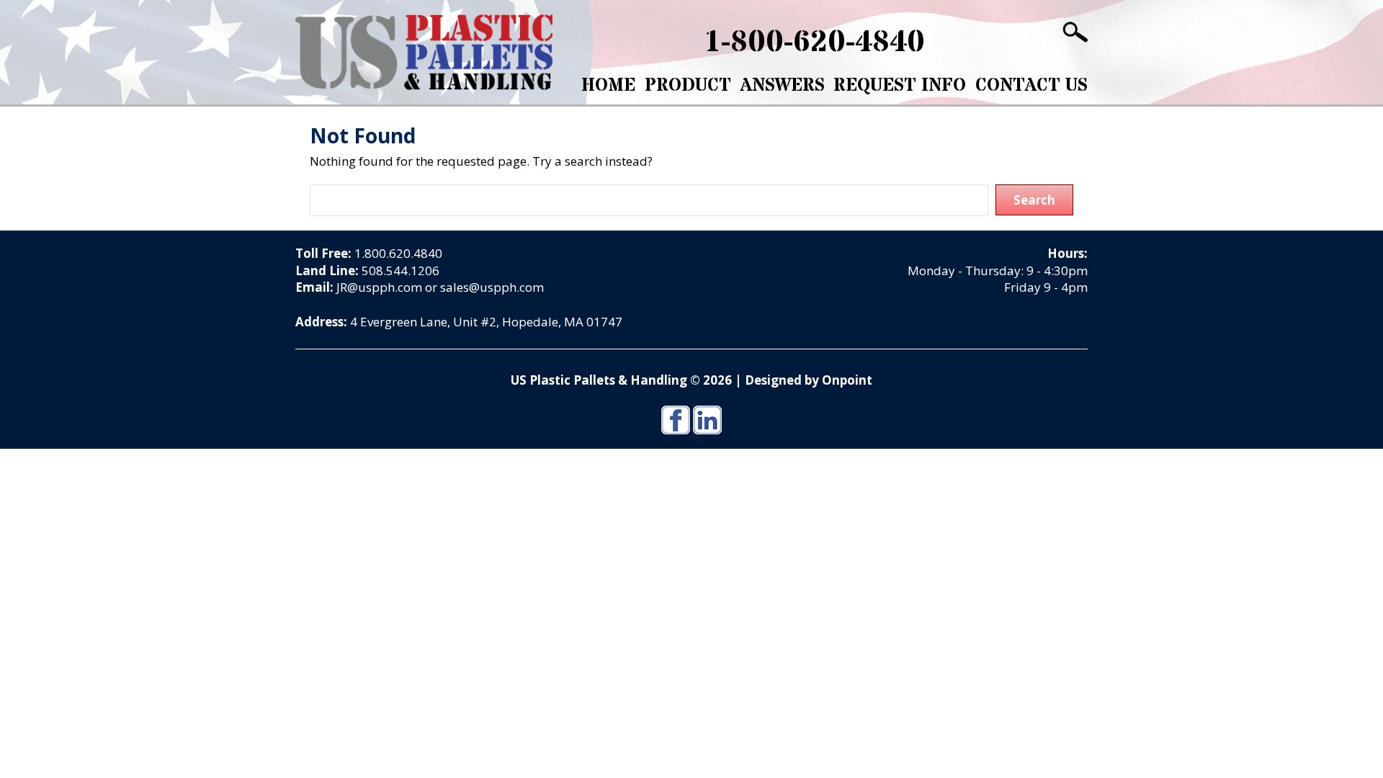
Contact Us (1031, 85)
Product (688, 85)
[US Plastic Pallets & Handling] (423, 52)
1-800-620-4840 (814, 42)
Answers (782, 85)
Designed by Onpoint (808, 380)
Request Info (899, 85)
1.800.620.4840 (398, 253)
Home (608, 85)
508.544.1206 (400, 270)
